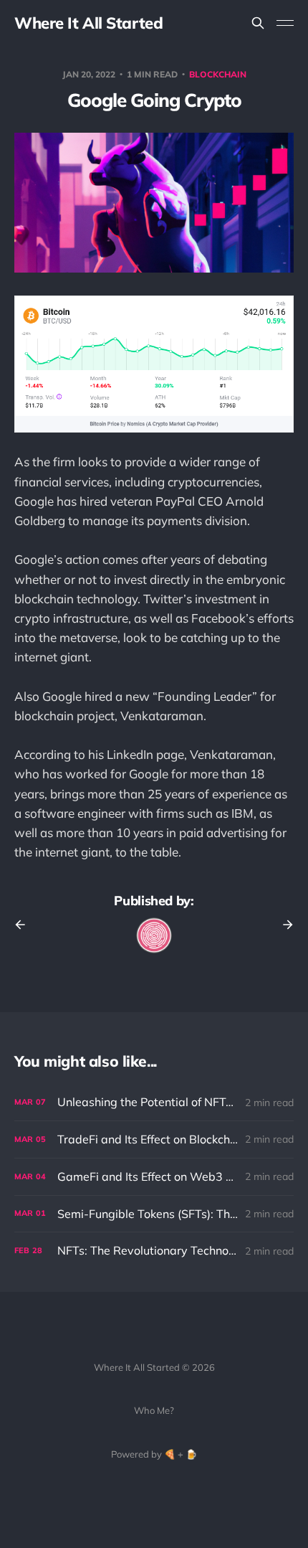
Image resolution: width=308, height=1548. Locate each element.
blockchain (217, 74)
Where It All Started (88, 23)
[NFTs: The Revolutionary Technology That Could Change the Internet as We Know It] (154, 1250)
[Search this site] (258, 23)
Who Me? (154, 1410)
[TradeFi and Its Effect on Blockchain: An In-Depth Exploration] (154, 1139)
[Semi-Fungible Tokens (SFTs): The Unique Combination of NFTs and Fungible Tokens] (154, 1214)
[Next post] (283, 924)
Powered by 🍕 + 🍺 (154, 1454)
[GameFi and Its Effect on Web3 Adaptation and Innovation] (154, 1176)
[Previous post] (25, 924)
